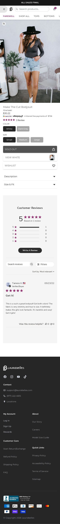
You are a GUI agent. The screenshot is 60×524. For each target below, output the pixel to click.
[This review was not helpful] (51, 324)
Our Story (37, 421)
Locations (11, 401)
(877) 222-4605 (14, 396)
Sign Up (7, 426)
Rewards (7, 432)
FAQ (5, 472)
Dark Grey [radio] (23, 129)
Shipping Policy (11, 464)
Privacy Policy (39, 455)
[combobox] (32, 9)
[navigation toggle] (5, 9)
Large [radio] (37, 140)
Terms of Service (40, 471)
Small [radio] (9, 140)
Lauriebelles (28, 518)
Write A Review (30, 250)
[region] (29, 227)
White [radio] (9, 129)
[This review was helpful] (46, 324)
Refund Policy (10, 456)
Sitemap (36, 479)
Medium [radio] (23, 140)
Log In (6, 420)
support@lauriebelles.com (19, 390)
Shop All (24, 16)
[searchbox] (17, 264)
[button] (54, 9)
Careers (36, 429)
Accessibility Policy (41, 463)
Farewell (9, 16)
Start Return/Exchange (14, 448)
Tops (36, 16)
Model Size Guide (40, 437)
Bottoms (49, 16)
